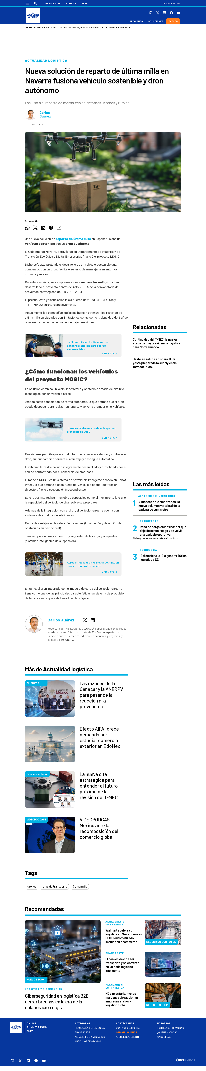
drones (31, 886)
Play (84, 3)
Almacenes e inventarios (90, 1037)
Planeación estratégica (90, 1028)
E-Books (71, 3)
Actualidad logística (46, 60)
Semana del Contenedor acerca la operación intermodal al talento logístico (84, 28)
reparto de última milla (73, 239)
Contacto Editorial (128, 1028)
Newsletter (53, 3)
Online (31, 1023)
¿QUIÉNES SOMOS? (167, 1032)
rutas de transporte (54, 886)
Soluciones (155, 21)
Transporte (82, 1032)
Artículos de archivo (88, 1041)
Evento (173, 21)
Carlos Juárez (45, 114)
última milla (79, 886)
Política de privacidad (170, 1028)
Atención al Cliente (128, 1037)
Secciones (136, 21)
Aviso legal (164, 1037)
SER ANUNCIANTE (126, 1032)
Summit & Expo (37, 1027)
